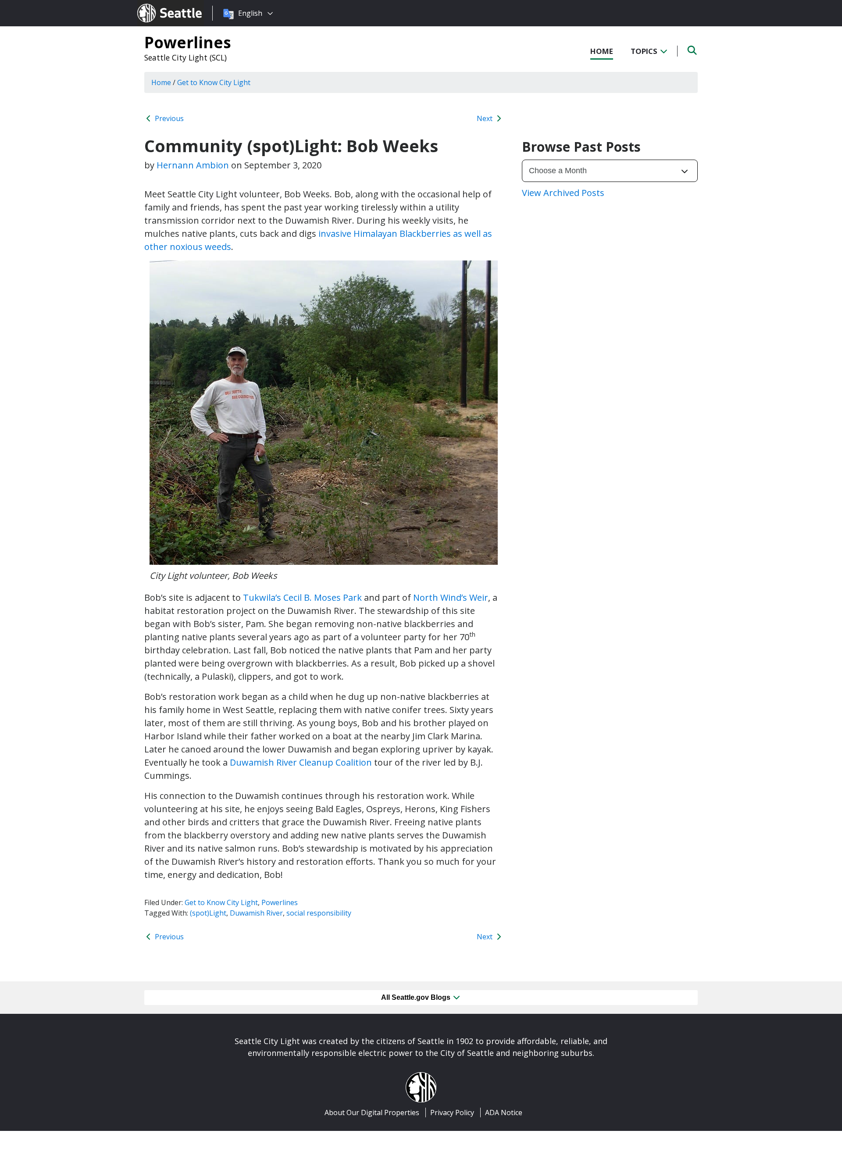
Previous (168, 118)
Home (601, 51)
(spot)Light (208, 913)
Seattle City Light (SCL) (185, 57)
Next (485, 118)
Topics (645, 51)
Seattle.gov (156, 5)
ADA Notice (503, 1112)
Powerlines (187, 42)
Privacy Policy (452, 1112)
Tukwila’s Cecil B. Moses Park (302, 597)
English (250, 13)
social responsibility (318, 913)
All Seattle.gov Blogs (416, 997)
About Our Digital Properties (372, 1112)
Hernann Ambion (193, 165)
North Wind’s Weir (450, 597)
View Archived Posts (563, 193)
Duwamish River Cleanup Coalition (301, 762)
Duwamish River (256, 913)
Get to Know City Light (221, 902)
